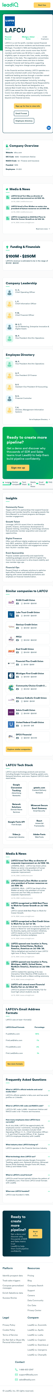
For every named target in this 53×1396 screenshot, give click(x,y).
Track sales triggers (11, 1281)
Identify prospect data (13, 1276)
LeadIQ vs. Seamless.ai (38, 1345)
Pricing (31, 1276)
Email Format (21, 113)
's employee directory (17, 1136)
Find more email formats (34, 1181)
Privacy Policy (9, 1325)
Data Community (35, 1301)
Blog (30, 1281)
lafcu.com (32, 1095)
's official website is (27, 1093)
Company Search (35, 1286)
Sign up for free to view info (28, 106)
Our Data (32, 1305)
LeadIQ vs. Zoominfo (37, 1325)
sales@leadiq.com (27, 1380)
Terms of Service (10, 1335)
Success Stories (10, 1298)
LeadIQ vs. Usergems (37, 1350)
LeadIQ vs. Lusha (35, 1335)
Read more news (42, 229)
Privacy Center (34, 1310)
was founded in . (18, 1193)
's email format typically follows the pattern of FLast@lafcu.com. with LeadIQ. (27, 1179)
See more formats (15, 1064)
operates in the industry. (26, 1146)
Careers (31, 1296)
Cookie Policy (9, 1330)
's (25, 1108)
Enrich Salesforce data (13, 1293)
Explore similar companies (19, 749)
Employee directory (24, 121)
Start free (42, 5)
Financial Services (32, 1148)
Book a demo (35, 1234)
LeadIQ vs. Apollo (36, 1330)
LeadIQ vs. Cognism (37, 1340)
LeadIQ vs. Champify (37, 1355)
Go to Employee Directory (38, 419)
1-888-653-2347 (26, 1370)
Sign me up (18, 467)
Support (31, 1291)
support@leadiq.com (28, 1375)
